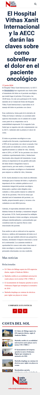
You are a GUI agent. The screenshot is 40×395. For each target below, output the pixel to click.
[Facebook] (15, 311)
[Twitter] (20, 311)
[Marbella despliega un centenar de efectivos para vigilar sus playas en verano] (7, 363)
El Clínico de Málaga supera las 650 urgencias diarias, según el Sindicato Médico (25, 333)
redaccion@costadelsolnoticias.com (20, 388)
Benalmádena (9, 90)
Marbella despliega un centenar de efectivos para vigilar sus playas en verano (26, 363)
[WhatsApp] (25, 311)
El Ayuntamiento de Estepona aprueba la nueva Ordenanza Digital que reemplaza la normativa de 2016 (21, 285)
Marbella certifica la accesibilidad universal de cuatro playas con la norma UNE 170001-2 (26, 343)
